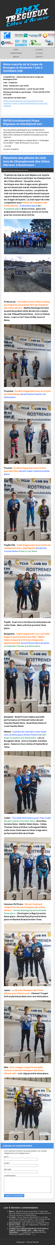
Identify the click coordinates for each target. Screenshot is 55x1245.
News (16, 50)
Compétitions (16, 53)
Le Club (39, 53)
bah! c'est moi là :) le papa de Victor (35, 1223)
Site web (7, 1169)
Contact (39, 57)
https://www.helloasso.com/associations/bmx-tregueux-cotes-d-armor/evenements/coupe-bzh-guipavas (25, 103)
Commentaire (10, 1175)
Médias (16, 57)
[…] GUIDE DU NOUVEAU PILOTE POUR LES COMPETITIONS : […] (27, 1233)
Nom (6, 1157)
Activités (39, 50)
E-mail (7, 1163)
